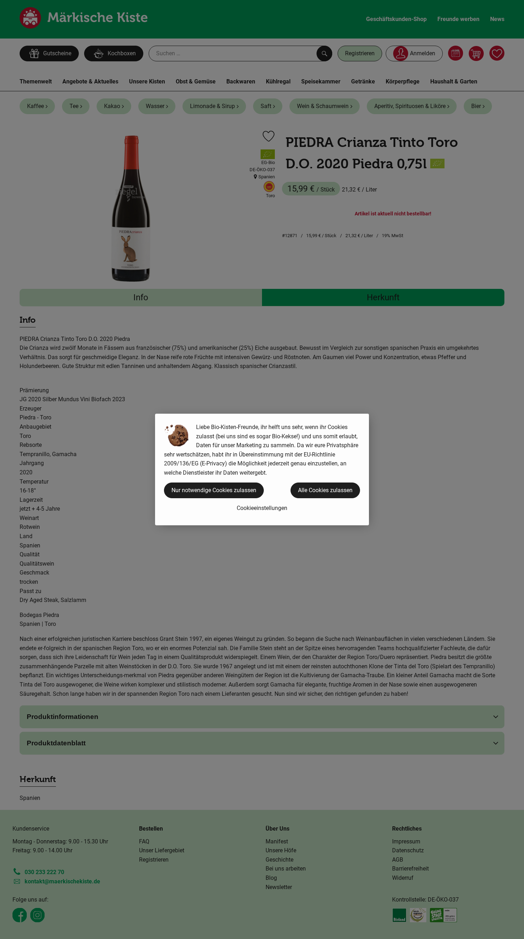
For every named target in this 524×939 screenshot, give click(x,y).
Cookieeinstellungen (262, 508)
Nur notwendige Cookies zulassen (213, 490)
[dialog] (262, 469)
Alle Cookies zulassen (325, 490)
